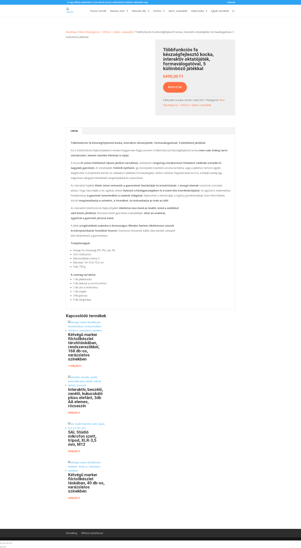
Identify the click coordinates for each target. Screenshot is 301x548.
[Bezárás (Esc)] (10, 543)
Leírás (74, 130)
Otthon (157, 11)
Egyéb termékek (220, 11)
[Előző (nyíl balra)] (1, 546)
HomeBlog (71, 533)
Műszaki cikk (139, 11)
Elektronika (197, 11)
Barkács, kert (117, 11)
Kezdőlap (71, 32)
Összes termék (98, 11)
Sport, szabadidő (178, 11)
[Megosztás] (7, 543)
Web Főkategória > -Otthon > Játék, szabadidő (106, 32)
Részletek (175, 87)
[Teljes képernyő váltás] (4, 543)
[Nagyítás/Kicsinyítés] (1, 543)
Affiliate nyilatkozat (92, 533)
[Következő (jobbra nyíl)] (4, 546)
